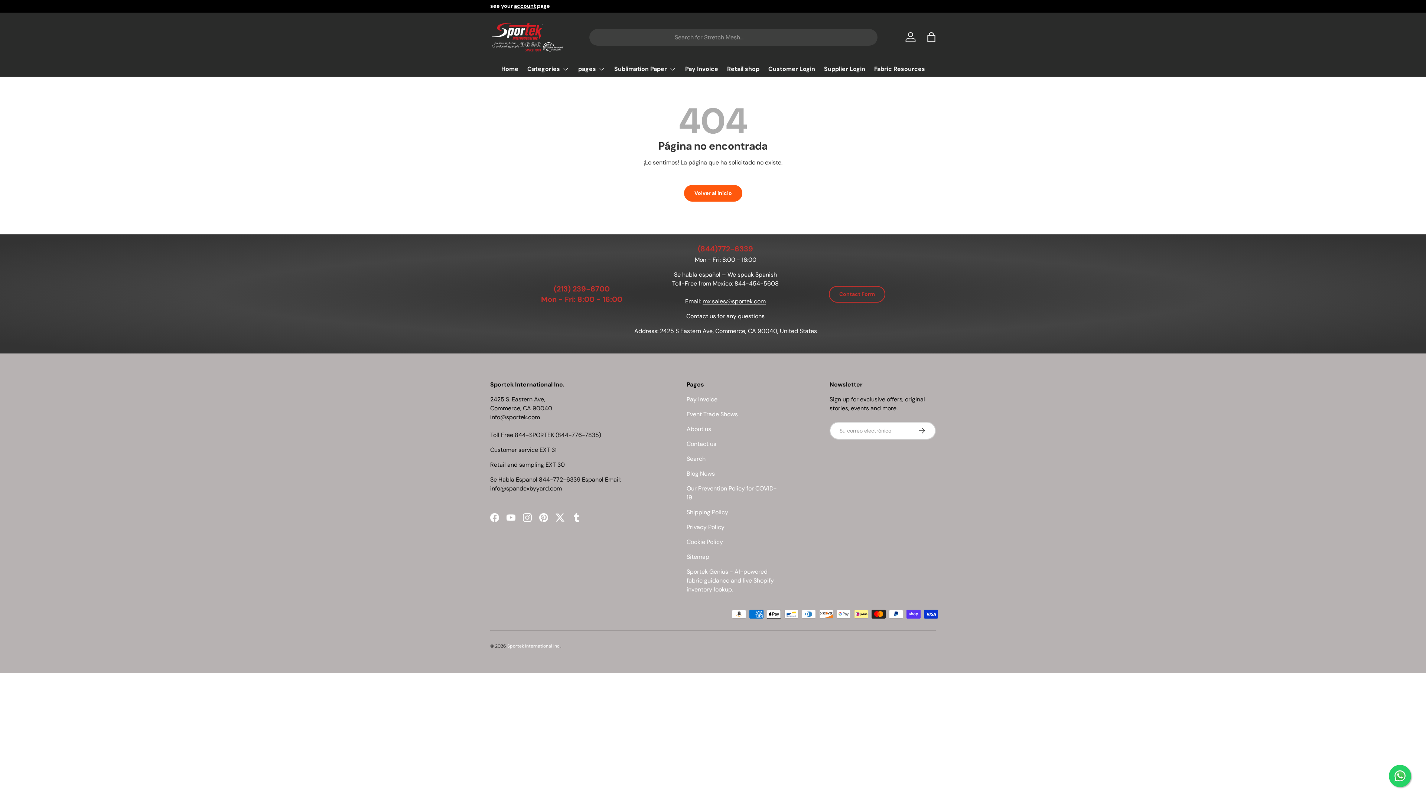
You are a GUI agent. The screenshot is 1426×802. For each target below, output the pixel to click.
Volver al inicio (713, 193)
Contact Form (857, 294)
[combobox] (733, 37)
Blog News (701, 473)
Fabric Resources (899, 69)
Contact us (701, 444)
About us (699, 429)
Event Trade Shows (712, 414)
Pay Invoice (701, 69)
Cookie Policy (705, 542)
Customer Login (791, 69)
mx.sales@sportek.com (734, 301)
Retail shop (743, 69)
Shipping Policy (707, 512)
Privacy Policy (706, 527)
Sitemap (698, 557)
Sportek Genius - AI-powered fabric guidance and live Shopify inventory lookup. (730, 580)
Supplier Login (844, 69)
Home (509, 69)
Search (696, 459)
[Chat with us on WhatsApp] (1400, 776)
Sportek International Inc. (533, 646)
